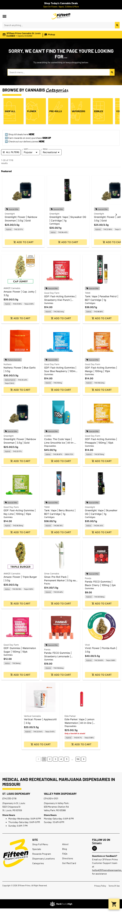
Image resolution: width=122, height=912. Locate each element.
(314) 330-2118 (9, 798)
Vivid (87, 644)
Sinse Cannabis (51, 573)
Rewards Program (41, 853)
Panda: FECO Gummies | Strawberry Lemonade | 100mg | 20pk (58, 656)
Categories (38, 863)
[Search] (117, 25)
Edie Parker (70, 716)
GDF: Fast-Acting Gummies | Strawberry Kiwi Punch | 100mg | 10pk (60, 300)
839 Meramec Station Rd (56, 806)
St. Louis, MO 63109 (12, 810)
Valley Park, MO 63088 (55, 810)
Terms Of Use (114, 886)
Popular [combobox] (28, 152)
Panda (88, 578)
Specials (36, 849)
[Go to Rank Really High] (61, 904)
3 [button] (55, 759)
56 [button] (78, 759)
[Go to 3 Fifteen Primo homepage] (61, 16)
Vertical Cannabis (32, 716)
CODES (47, 436)
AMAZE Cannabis (12, 288)
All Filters (12, 152)
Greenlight (10, 213)
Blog (64, 848)
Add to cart (25, 242)
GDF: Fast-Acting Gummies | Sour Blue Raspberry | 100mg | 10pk (60, 371)
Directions (67, 858)
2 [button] (49, 759)
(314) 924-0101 (51, 798)
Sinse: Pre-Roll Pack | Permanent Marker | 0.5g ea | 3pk (60, 580)
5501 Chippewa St (11, 806)
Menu (45, 149)
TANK (87, 293)
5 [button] (66, 759)
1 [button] (44, 759)
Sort (26, 149)
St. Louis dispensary (16, 793)
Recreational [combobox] (50, 152)
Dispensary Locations (43, 858)
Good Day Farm (51, 293)
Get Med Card (69, 863)
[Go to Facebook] (94, 848)
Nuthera (7, 364)
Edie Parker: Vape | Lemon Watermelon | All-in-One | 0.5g (79, 723)
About (65, 844)
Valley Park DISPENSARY (60, 793)
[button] (4, 16)
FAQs (64, 853)
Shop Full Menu (40, 844)
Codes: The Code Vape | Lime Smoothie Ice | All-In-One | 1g (59, 443)
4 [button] (61, 759)
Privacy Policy (100, 886)
